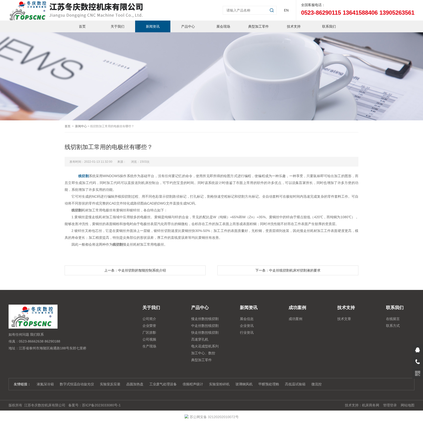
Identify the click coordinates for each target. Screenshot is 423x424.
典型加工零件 (258, 26)
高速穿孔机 (199, 339)
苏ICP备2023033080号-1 (101, 405)
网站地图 (407, 405)
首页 (82, 26)
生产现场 (149, 346)
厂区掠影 (149, 332)
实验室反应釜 (110, 384)
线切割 (83, 176)
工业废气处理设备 (163, 384)
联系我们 (329, 26)
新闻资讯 (153, 26)
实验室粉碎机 (219, 384)
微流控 (316, 384)
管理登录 (390, 405)
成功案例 (295, 319)
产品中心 (188, 26)
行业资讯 (247, 332)
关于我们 (117, 26)
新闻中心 (81, 126)
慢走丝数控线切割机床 (205, 319)
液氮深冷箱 (45, 384)
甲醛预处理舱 (268, 384)
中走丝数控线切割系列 (205, 326)
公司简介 (149, 319)
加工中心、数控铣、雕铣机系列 (203, 353)
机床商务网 (370, 405)
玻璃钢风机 (244, 384)
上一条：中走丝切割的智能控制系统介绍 (135, 270)
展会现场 (223, 26)
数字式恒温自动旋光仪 (77, 384)
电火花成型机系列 (205, 346)
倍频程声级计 (193, 384)
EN (286, 10)
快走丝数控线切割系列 (205, 333)
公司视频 (149, 339)
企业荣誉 (149, 326)
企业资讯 (247, 326)
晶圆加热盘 (134, 384)
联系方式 (393, 326)
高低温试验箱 (295, 384)
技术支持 (294, 26)
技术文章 (344, 319)
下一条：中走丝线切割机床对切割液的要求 (287, 270)
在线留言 (393, 319)
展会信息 (247, 319)
